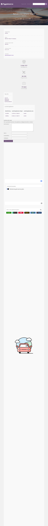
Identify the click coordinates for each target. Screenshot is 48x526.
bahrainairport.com (9, 55)
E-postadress (6, 135)
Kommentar (6, 124)
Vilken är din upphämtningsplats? (12, 209)
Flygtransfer (23, 4)
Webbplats (6, 138)
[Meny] (41, 203)
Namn (5, 133)
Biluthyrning (29, 4)
